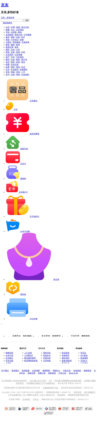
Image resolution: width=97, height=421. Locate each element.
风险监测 (31, 373)
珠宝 (23, 62)
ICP (50, 381)
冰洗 (7, 27)
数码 (20, 32)
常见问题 (9, 361)
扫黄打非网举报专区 (77, 409)
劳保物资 (16, 42)
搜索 (26, 20)
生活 (23, 67)
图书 (7, 60)
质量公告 (42, 373)
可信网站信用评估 (10, 409)
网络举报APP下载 (64, 409)
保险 (18, 75)
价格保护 (65, 355)
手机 (7, 32)
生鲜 (18, 37)
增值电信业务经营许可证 (78, 395)
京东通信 (84, 363)
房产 (7, 57)
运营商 (14, 32)
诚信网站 (37, 409)
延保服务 (84, 358)
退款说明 (65, 358)
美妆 (7, 40)
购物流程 (9, 353)
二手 (23, 72)
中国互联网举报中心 (50, 409)
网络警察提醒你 (24, 409)
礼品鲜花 (14, 70)
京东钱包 (26, 399)
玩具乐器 (14, 65)
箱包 (13, 62)
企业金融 (25, 75)
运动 (13, 50)
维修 (13, 72)
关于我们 (5, 371)
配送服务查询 (30, 358)
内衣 (23, 52)
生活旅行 (9, 358)
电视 (18, 27)
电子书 (24, 60)
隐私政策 (52, 373)
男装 (7, 52)
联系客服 (25, 371)
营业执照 (61, 395)
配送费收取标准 (31, 361)
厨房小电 (18, 35)
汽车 (13, 57)
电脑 (7, 30)
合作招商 (36, 371)
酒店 (13, 67)
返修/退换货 (67, 361)
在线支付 (47, 355)
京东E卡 (83, 361)
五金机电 (25, 42)
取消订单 (65, 363)
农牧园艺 (23, 70)
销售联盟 (87, 371)
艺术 (7, 70)
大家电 (8, 363)
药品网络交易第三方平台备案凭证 (40, 383)
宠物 (22, 40)
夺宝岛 (83, 353)
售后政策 (65, 353)
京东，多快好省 (7, 18)
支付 (7, 75)
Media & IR (73, 373)
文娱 (13, 60)
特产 (23, 37)
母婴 (7, 65)
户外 (18, 50)
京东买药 (9, 55)
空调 (13, 27)
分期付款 (47, 358)
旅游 (18, 67)
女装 (13, 52)
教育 (18, 60)
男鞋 (7, 50)
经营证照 (78, 392)
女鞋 (7, 62)
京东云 (36, 399)
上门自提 (28, 353)
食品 (7, 37)
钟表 (18, 62)
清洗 (18, 72)
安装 (7, 72)
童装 (18, 52)
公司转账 (47, 361)
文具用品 (20, 30)
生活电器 (9, 35)
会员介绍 (9, 355)
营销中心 (56, 371)
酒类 (13, 37)
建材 (13, 45)
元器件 (8, 42)
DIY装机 (84, 355)
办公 (13, 30)
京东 (5, 5)
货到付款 (47, 353)
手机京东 (67, 371)
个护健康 (27, 35)
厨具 (16, 47)
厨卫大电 (25, 27)
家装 (7, 45)
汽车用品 (20, 57)
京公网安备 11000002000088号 (14, 381)
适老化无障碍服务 (88, 409)
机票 (7, 67)
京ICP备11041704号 (38, 381)
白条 (13, 75)
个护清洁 (14, 40)
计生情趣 (18, 55)
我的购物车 (7, 23)
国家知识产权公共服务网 (48, 413)
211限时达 (28, 355)
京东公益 (62, 373)
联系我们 (15, 371)
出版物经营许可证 (51, 388)
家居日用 (9, 47)
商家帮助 (46, 371)
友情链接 (77, 371)
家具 (18, 45)
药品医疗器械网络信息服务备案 (68, 381)
